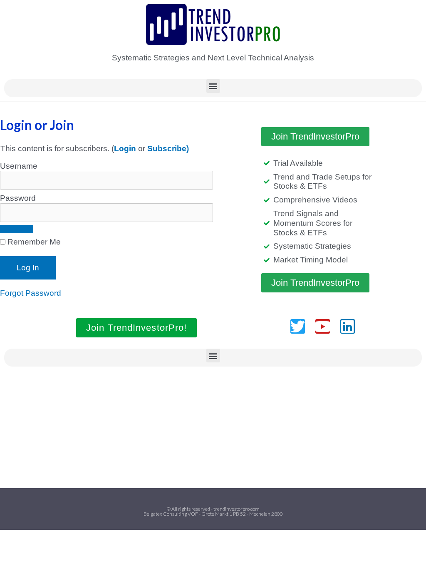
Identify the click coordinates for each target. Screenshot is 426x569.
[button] (213, 86)
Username (18, 166)
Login (125, 148)
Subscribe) (168, 148)
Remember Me (33, 241)
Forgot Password (30, 293)
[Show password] (16, 229)
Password (18, 198)
